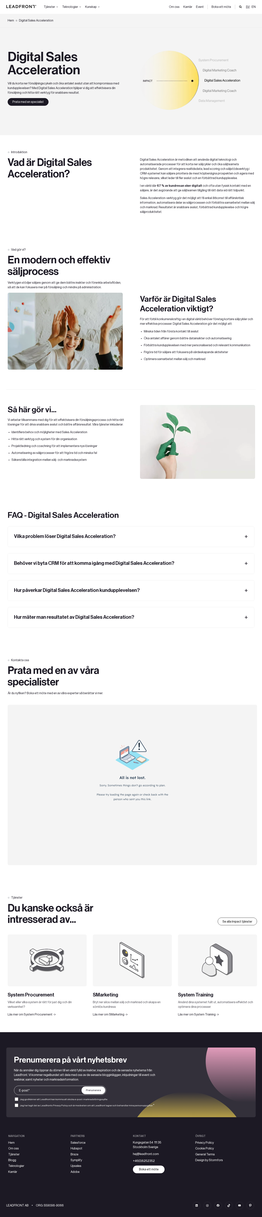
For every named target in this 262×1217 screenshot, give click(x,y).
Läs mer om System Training (197, 1014)
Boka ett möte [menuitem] (221, 6)
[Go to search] (240, 6)
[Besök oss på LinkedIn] (196, 1205)
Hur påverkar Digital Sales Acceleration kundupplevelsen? (77, 590)
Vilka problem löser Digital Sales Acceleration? (65, 536)
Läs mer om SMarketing (108, 1014)
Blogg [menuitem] (12, 1160)
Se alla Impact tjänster (237, 921)
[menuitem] (253, 7)
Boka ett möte (149, 1169)
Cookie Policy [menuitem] (204, 1148)
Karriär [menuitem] (187, 6)
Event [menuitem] (200, 6)
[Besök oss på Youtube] (239, 1205)
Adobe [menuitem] (75, 1171)
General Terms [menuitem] (205, 1154)
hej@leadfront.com (146, 1154)
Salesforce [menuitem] (78, 1142)
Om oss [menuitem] (174, 6)
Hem (11, 20)
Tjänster (49, 6)
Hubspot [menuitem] (76, 1148)
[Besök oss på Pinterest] (250, 1205)
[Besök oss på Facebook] (218, 1205)
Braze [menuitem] (74, 1154)
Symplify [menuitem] (76, 1160)
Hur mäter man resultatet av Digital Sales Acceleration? (74, 617)
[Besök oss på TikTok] (229, 1205)
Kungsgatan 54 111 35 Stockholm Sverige (147, 1145)
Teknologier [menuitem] (16, 1165)
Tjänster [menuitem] (14, 1154)
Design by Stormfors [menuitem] (209, 1160)
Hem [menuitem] (11, 1142)
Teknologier (70, 6)
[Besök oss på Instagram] (207, 1205)
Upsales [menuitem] (76, 1165)
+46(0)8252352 (144, 1160)
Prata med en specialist (28, 101)
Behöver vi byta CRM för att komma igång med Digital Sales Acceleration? (94, 563)
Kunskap (91, 6)
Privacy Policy (60, 1105)
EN (254, 6)
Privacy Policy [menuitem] (204, 1142)
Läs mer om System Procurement (30, 1014)
